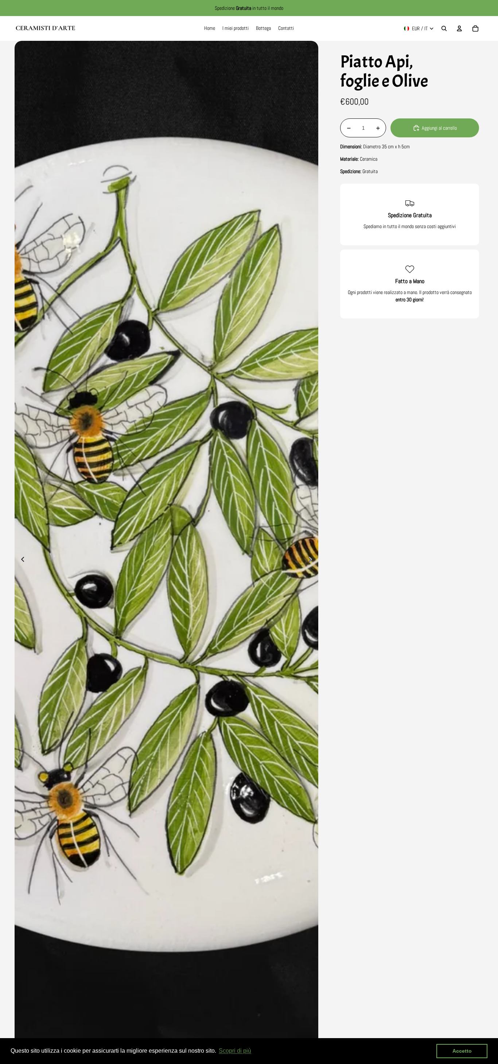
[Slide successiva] (313, 560)
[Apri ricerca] (444, 28)
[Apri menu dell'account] (459, 28)
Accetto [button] (462, 1051)
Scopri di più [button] (235, 1051)
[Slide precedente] (21, 560)
